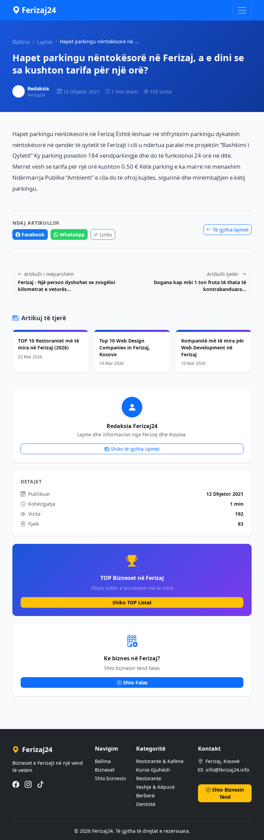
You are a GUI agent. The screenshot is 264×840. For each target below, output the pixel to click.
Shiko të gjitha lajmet (135, 449)
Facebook (33, 234)
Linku (106, 234)
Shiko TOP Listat (132, 602)
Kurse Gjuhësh (153, 769)
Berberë (145, 795)
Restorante (148, 778)
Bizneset (104, 769)
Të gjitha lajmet (231, 229)
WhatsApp (72, 234)
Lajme (45, 42)
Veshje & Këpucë (155, 787)
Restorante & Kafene (160, 761)
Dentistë (145, 804)
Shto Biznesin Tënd (228, 793)
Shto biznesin (110, 778)
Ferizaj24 (39, 10)
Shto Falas (135, 682)
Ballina (21, 42)
